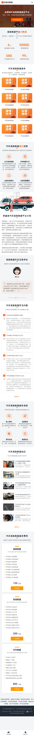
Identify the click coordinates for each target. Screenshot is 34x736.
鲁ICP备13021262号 (19, 711)
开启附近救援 (17, 20)
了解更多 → (17, 396)
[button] (15, 26)
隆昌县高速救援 (25, 699)
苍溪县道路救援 (5, 699)
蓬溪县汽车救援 (15, 699)
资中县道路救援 (24, 703)
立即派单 (17, 588)
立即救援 (8, 733)
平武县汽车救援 (22, 701)
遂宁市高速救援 (13, 703)
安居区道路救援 (12, 701)
